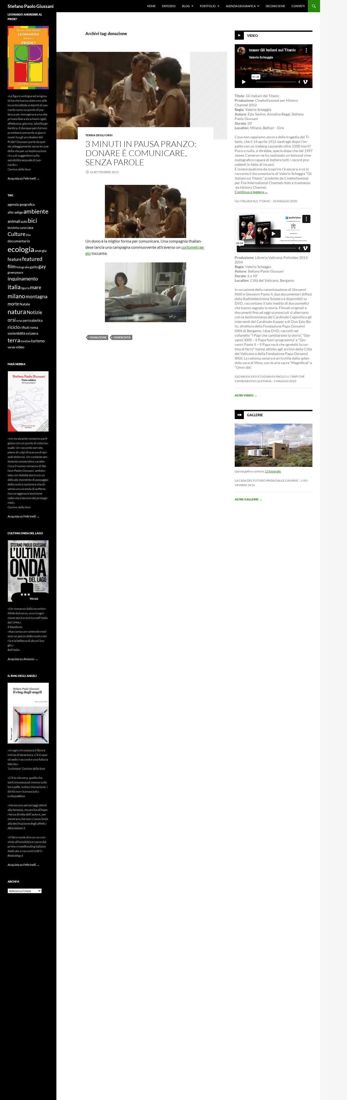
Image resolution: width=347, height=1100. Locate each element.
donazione (98, 337)
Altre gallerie (248, 499)
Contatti (298, 6)
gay (42, 266)
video (20, 347)
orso (19, 320)
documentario (19, 241)
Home (151, 6)
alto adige (15, 212)
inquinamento (23, 278)
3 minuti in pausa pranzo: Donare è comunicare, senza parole (140, 153)
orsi (12, 320)
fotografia (22, 267)
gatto (34, 267)
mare (35, 287)
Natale (25, 304)
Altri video (246, 395)
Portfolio (208, 6)
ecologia (21, 249)
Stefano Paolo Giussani (31, 6)
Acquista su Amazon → (23, 659)
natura (17, 311)
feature (15, 259)
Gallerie (255, 415)
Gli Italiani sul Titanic (253, 201)
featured (32, 259)
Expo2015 (169, 6)
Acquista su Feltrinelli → (24, 178)
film (12, 266)
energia (40, 251)
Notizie (34, 312)
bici (32, 220)
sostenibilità (16, 333)
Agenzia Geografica (241, 6)
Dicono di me (275, 6)
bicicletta (13, 227)
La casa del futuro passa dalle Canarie (266, 480)
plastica (37, 320)
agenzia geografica (21, 204)
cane (23, 228)
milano (16, 296)
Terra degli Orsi (99, 135)
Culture (16, 234)
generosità (122, 337)
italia (14, 286)
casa (29, 228)
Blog (186, 6)
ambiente (36, 211)
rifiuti (24, 327)
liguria (25, 288)
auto (24, 222)
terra (14, 340)
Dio (28, 235)
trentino (25, 341)
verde (11, 347)
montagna (37, 296)
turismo (38, 340)
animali (14, 221)
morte (13, 303)
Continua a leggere (251, 192)
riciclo (14, 327)
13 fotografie (273, 471)
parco (27, 320)
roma (34, 327)
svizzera (32, 333)
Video (252, 35)
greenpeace (15, 272)
